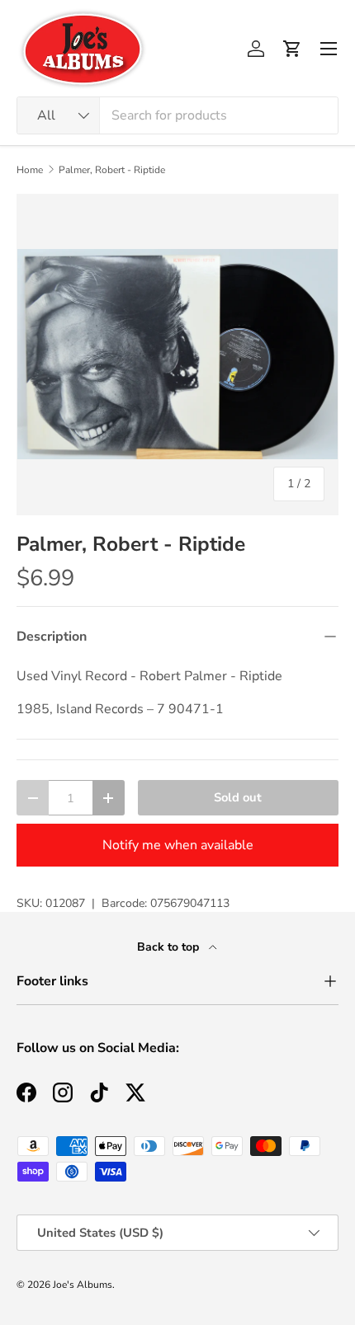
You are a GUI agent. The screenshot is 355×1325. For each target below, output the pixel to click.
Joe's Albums (82, 1284)
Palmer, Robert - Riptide (112, 170)
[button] (292, 49)
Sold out (238, 797)
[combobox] (177, 115)
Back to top (169, 947)
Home (30, 170)
